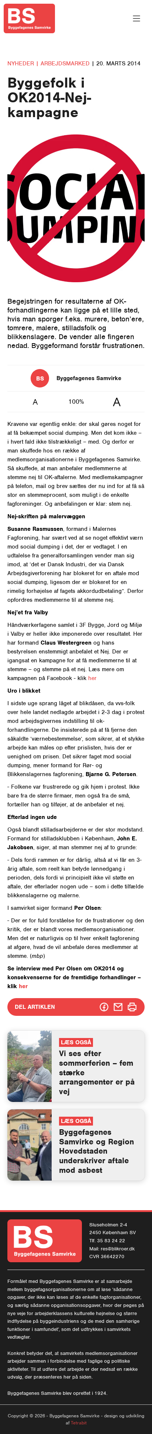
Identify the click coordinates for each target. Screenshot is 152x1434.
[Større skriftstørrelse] (116, 401)
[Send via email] (118, 1007)
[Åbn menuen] (136, 18)
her (92, 678)
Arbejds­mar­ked (66, 63)
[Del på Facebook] (104, 1007)
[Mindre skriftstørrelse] (35, 401)
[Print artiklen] (132, 1007)
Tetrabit (79, 1423)
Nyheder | (23, 63)
